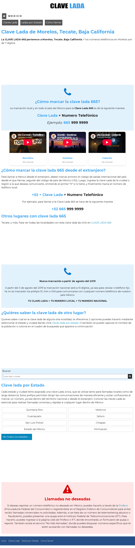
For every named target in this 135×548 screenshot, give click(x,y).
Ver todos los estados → (17, 436)
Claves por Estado (30, 541)
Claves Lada (10, 22)
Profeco (123, 505)
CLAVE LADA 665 (101, 222)
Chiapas (100, 422)
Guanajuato (34, 416)
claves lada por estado (65, 322)
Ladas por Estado (31, 22)
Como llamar (47, 541)
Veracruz (100, 409)
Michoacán (100, 429)
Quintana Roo (34, 409)
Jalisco (101, 416)
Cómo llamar (53, 22)
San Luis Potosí (34, 422)
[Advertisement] (67, 65)
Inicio (3, 541)
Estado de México (34, 429)
